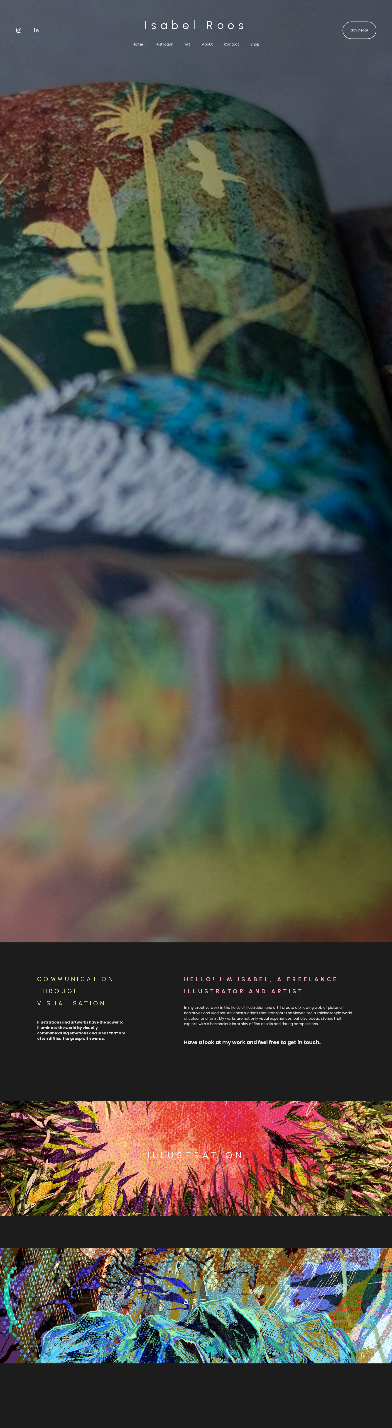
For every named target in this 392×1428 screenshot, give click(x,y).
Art (187, 44)
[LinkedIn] (36, 30)
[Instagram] (19, 30)
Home (137, 44)
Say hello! (359, 30)
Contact (231, 44)
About (207, 44)
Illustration (163, 44)
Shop (255, 44)
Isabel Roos (196, 25)
